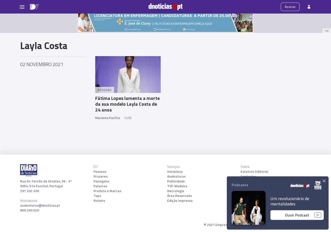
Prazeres (101, 176)
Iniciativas (175, 171)
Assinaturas (176, 176)
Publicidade (176, 181)
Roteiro (99, 200)
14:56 (127, 117)
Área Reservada (179, 195)
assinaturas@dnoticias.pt (40, 205)
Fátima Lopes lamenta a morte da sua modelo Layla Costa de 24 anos (127, 103)
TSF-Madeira (177, 186)
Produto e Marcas (107, 190)
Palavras (100, 186)
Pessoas (100, 171)
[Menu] (22, 6)
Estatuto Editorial (254, 171)
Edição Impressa (180, 200)
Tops (97, 195)
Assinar (290, 6)
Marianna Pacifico (107, 117)
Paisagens (101, 181)
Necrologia (175, 190)
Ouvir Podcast (297, 215)
